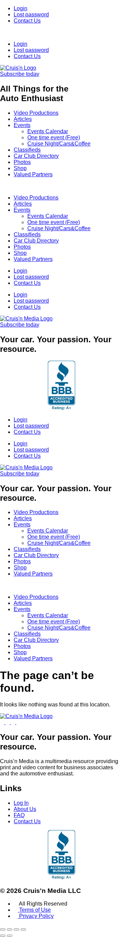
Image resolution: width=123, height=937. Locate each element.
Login (20, 8)
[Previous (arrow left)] (2, 936)
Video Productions (36, 113)
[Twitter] (8, 722)
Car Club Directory (36, 156)
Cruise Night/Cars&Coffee (59, 144)
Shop (20, 168)
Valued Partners (33, 174)
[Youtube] (2, 722)
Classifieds (27, 150)
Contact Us (27, 21)
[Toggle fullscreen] (9, 929)
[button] (61, 32)
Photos (22, 162)
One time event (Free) (53, 137)
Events (22, 125)
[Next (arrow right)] (9, 936)
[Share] (16, 929)
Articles (23, 119)
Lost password (31, 14)
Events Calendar (47, 131)
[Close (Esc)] (23, 929)
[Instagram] (18, 722)
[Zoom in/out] (2, 929)
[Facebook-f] (13, 722)
